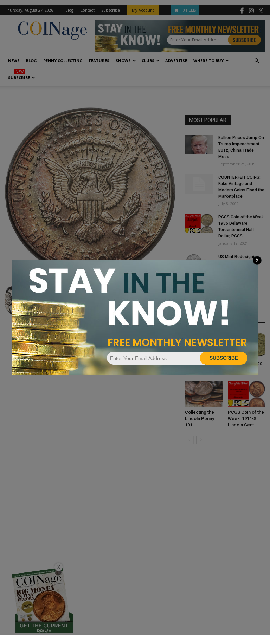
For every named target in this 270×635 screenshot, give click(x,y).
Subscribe (224, 358)
